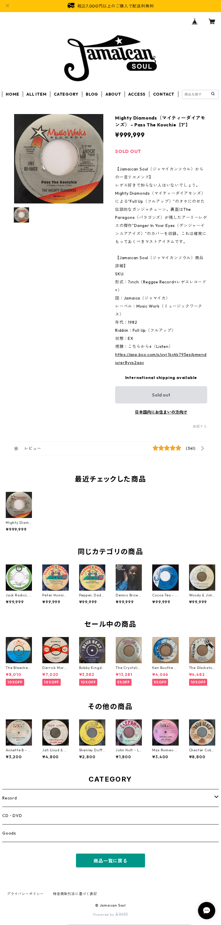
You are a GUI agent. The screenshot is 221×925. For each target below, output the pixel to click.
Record (9, 798)
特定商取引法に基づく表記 (75, 894)
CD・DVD (12, 815)
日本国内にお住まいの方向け (161, 412)
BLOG (92, 94)
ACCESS (137, 94)
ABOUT (113, 94)
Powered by (104, 914)
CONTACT (164, 94)
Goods (9, 833)
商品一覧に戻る (110, 861)
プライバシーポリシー (25, 894)
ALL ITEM (36, 94)
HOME (12, 94)
